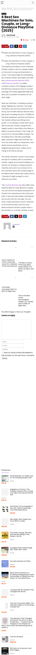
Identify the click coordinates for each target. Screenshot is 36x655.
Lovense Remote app (13, 185)
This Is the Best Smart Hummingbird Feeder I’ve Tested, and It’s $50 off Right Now (25, 300)
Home (4, 8)
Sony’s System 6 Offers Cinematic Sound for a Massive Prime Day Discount (9, 263)
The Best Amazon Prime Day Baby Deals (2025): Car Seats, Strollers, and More (26, 267)
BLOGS (9, 8)
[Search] (32, 2)
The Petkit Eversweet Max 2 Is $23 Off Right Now (9, 289)
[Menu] (2, 2)
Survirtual (10, 35)
